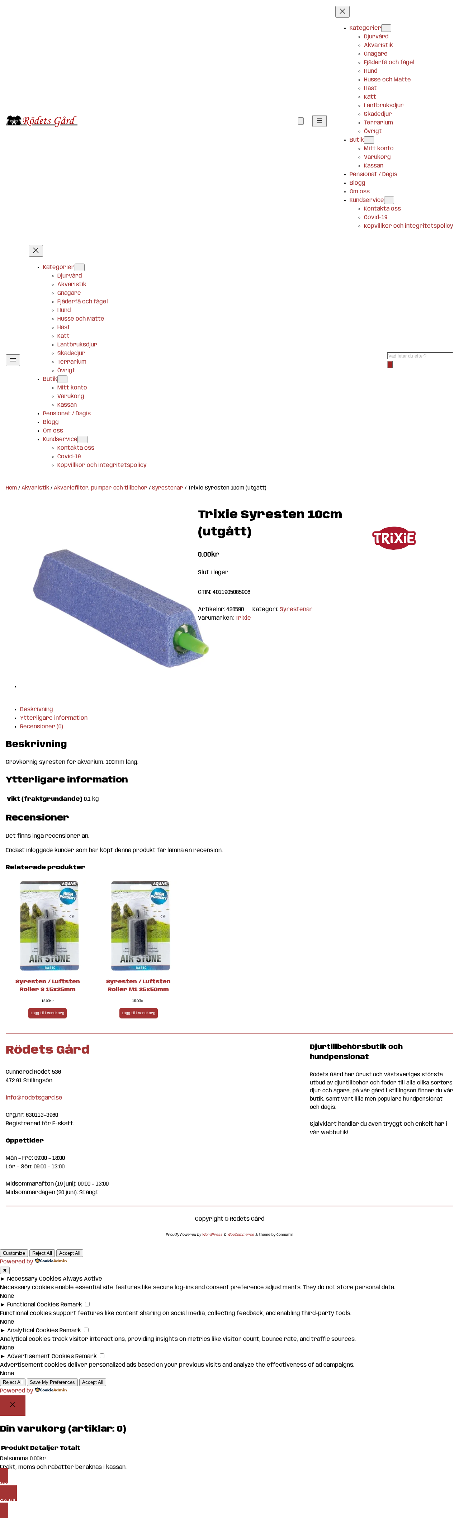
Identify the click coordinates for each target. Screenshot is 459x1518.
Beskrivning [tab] (36, 709)
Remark (71, 1305)
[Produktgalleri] (114, 601)
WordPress (212, 1234)
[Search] (390, 364)
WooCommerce (240, 1234)
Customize (14, 1253)
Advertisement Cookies (40, 1356)
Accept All (69, 1253)
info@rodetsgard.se (34, 1098)
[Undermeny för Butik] (369, 140)
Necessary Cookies (34, 1279)
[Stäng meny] (342, 12)
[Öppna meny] (319, 121)
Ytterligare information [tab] (53, 718)
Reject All (42, 1253)
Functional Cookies (33, 1305)
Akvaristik (35, 488)
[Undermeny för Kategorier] (386, 28)
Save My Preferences (52, 1382)
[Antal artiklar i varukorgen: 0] (301, 121)
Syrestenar (167, 488)
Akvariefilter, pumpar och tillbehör (100, 488)
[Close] (12, 1405)
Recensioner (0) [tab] (41, 727)
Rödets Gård (48, 1050)
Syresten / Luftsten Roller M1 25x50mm (138, 986)
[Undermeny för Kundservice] (389, 200)
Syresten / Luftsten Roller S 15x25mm (47, 986)
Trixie (243, 618)
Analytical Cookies (32, 1331)
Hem (11, 488)
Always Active (82, 1279)
